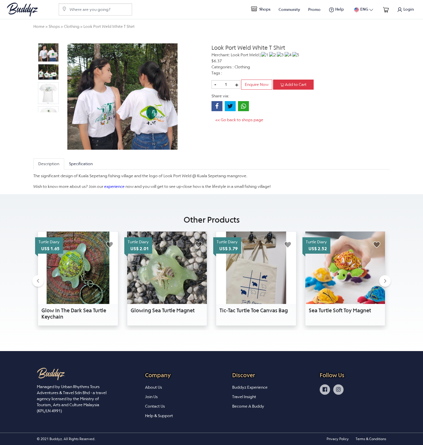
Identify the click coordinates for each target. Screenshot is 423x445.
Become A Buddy (248, 406)
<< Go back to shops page (239, 119)
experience (114, 186)
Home (39, 26)
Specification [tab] (81, 163)
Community (289, 9)
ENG (364, 9)
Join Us (151, 396)
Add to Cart (295, 84)
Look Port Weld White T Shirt (109, 26)
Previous (33, 78)
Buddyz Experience (250, 387)
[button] (38, 280)
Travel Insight (244, 396)
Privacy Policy (338, 439)
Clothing (71, 26)
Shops (264, 9)
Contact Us (155, 406)
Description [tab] (48, 163)
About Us (153, 387)
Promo (314, 9)
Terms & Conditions (371, 439)
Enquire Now (256, 84)
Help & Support (159, 415)
